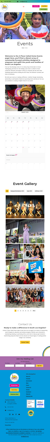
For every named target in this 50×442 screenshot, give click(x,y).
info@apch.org (10, 410)
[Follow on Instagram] (9, 414)
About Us (28, 376)
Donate (27, 389)
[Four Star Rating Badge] (40, 407)
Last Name (18, 363)
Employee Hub (29, 396)
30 (23, 121)
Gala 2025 (29, 191)
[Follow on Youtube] (19, 414)
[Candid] (31, 407)
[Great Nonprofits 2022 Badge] (31, 417)
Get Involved (29, 380)
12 (17, 134)
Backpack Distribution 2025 (17, 191)
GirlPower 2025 (39, 191)
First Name (7, 363)
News (27, 383)
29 (17, 121)
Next (34, 310)
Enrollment (28, 391)
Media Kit (28, 394)
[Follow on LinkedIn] (13, 414)
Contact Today (25, 342)
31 (28, 121)
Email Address (29, 363)
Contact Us (28, 387)
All (7, 191)
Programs (28, 378)
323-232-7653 (10, 407)
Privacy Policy (8, 425)
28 (11, 121)
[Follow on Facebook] (16, 414)
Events (27, 385)
